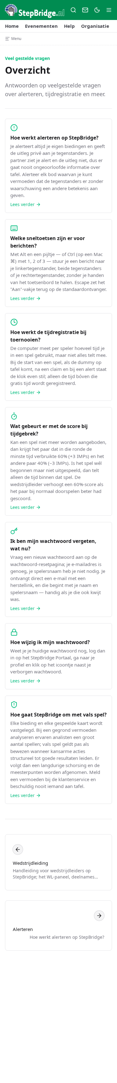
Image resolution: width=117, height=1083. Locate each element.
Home (12, 26)
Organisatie (95, 26)
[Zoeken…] (73, 10)
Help (69, 26)
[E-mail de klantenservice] (85, 10)
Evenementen (41, 26)
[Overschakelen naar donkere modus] (97, 10)
